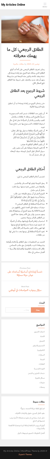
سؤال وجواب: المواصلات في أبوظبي (25, 290)
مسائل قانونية (40, 378)
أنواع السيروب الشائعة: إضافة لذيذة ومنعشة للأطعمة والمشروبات (27, 427)
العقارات (42, 364)
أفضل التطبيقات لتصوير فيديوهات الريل (31, 433)
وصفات (42, 387)
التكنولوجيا (41, 350)
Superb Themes (25, 454)
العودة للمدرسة (39, 368)
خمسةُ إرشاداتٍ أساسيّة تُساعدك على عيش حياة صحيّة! (25, 273)
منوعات (42, 382)
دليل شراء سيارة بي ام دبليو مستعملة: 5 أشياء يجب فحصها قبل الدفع (27, 419)
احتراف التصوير (39, 331)
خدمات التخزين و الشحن (36, 373)
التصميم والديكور (39, 345)
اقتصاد (42, 336)
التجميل (42, 341)
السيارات (42, 355)
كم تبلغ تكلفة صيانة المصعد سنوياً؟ (33, 408)
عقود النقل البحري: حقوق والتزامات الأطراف (30, 413)
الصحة (42, 359)
